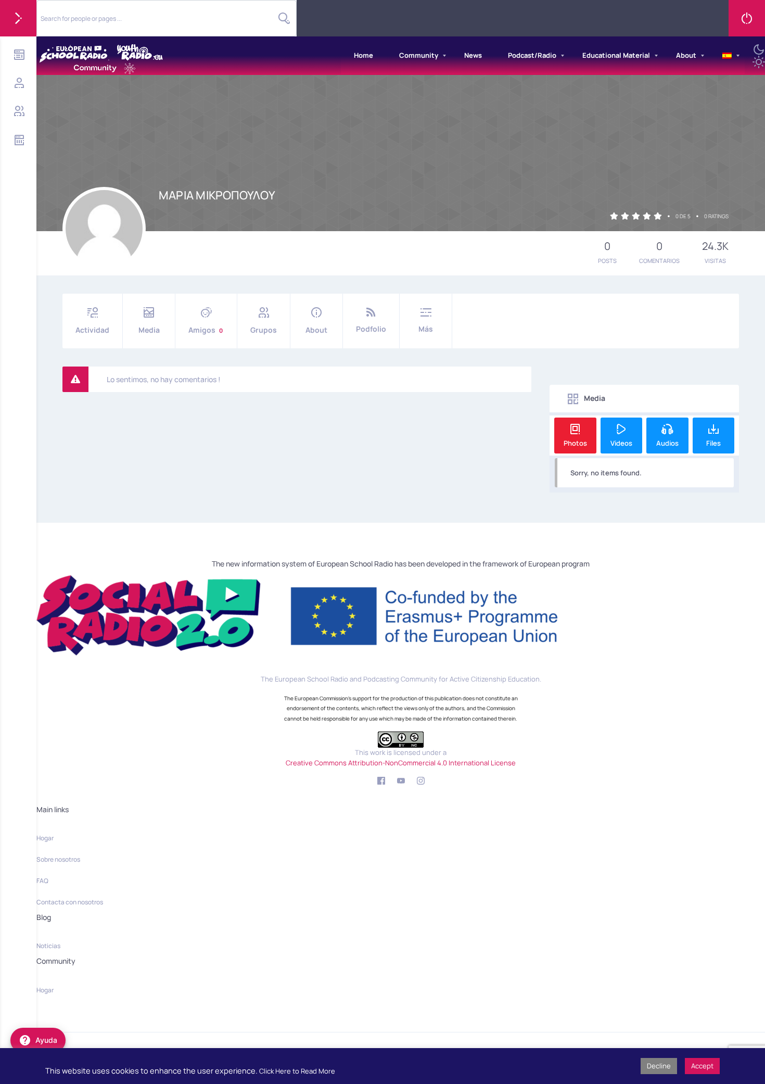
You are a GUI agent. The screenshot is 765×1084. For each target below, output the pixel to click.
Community (418, 55)
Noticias (48, 945)
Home (363, 55)
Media (149, 330)
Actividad (92, 330)
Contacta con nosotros (69, 902)
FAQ (42, 880)
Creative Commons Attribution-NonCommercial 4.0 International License (401, 762)
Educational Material (616, 55)
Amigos (205, 330)
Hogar (45, 838)
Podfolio (371, 329)
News (473, 55)
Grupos (263, 330)
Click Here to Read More (297, 1071)
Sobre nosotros (58, 859)
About (686, 55)
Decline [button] (659, 1065)
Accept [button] (702, 1065)
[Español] (727, 56)
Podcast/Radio (532, 55)
